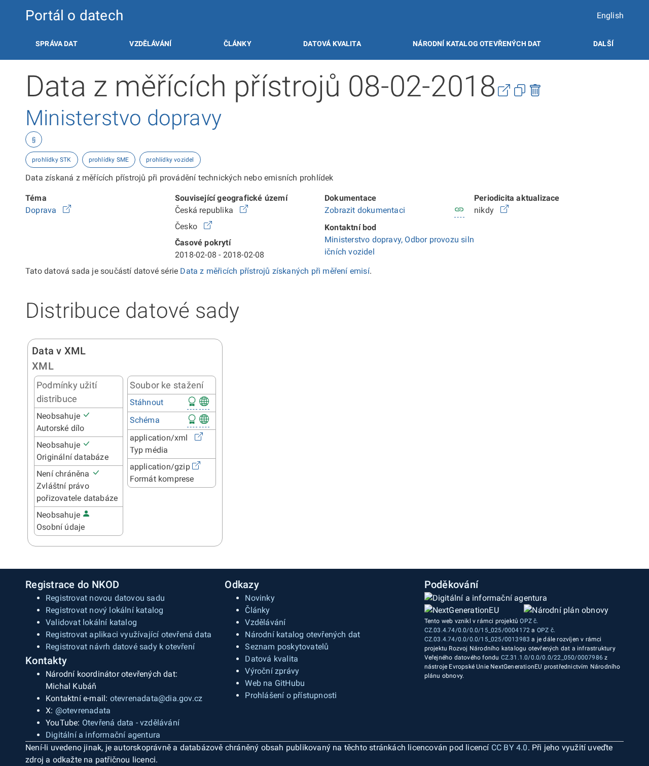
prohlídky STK (51, 159)
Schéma (145, 420)
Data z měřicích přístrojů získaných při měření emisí (274, 271)
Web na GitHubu (275, 683)
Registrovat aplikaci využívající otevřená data (128, 634)
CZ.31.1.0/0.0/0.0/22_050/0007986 (552, 657)
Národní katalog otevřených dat (302, 634)
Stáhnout (147, 402)
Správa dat (56, 44)
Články (237, 44)
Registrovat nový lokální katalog (104, 610)
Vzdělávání (150, 44)
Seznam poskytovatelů (287, 646)
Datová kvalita (331, 44)
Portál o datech (74, 15)
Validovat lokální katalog (91, 622)
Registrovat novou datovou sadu (105, 598)
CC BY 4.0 (509, 747)
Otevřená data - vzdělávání (130, 722)
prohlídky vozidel (170, 159)
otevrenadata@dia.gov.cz (156, 698)
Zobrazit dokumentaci (364, 210)
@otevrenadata (83, 710)
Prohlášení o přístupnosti (291, 695)
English (610, 15)
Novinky (259, 598)
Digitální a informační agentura (103, 735)
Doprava (42, 210)
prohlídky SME (109, 159)
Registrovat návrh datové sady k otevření (120, 646)
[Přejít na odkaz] (67, 210)
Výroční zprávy (272, 671)
